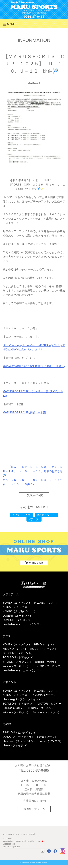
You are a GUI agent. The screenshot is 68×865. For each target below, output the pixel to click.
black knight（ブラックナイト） (22, 699)
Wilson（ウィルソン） (16, 666)
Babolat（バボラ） (46, 661)
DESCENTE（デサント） (18, 653)
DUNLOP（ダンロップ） (18, 619)
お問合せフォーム (34, 809)
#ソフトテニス (22, 515)
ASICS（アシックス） (16, 606)
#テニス (34, 519)
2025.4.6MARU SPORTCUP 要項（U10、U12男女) (34, 366)
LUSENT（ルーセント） (17, 615)
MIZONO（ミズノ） (46, 602)
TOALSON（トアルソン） (19, 657)
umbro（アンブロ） (51, 741)
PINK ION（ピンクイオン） (19, 732)
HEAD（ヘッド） (44, 644)
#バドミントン (46, 515)
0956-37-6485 (34, 16)
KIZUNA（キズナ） (44, 694)
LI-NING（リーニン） (41, 707)
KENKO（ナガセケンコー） (20, 611)
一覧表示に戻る (34, 495)
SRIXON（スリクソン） (17, 661)
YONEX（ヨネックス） (17, 602)
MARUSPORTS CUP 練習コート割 (24, 412)
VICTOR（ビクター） (51, 703)
